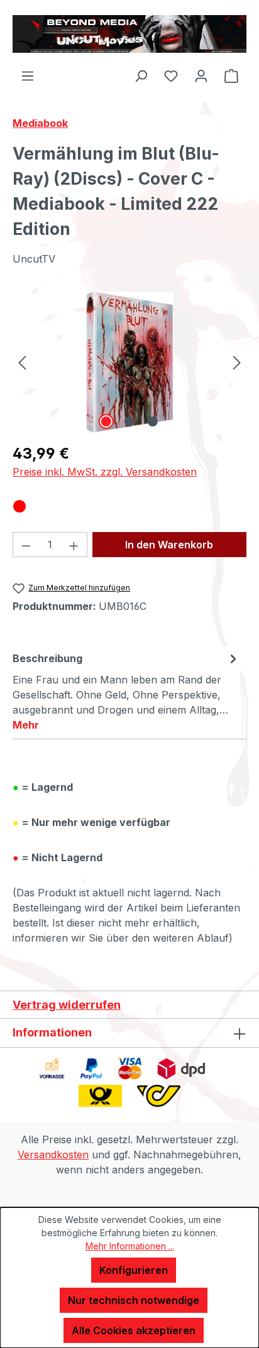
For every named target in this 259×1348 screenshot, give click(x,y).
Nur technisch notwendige (133, 1300)
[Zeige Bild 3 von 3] (153, 421)
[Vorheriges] (22, 362)
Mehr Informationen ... (129, 1246)
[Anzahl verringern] (26, 544)
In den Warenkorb (169, 544)
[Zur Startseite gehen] (129, 34)
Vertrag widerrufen (67, 1004)
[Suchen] (141, 75)
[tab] (126, 691)
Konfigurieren (133, 1270)
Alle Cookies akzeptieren (134, 1330)
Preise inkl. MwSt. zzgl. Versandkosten (105, 471)
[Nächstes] (237, 362)
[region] (129, 362)
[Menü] (28, 75)
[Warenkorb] (231, 75)
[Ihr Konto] (201, 75)
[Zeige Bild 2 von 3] (129, 421)
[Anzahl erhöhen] (74, 544)
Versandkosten (53, 1154)
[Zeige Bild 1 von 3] (106, 421)
